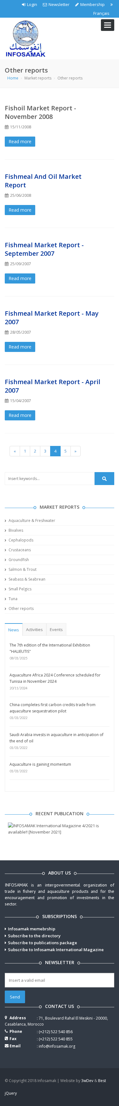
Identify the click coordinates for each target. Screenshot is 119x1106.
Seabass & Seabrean (26, 579)
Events (56, 629)
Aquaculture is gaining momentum (40, 764)
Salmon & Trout (22, 569)
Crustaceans (19, 550)
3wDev (87, 1080)
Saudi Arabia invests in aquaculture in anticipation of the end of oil (56, 738)
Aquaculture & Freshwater (31, 520)
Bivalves (15, 530)
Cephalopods (20, 540)
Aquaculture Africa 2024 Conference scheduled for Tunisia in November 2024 (55, 678)
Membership (92, 4)
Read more (20, 141)
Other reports (21, 608)
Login (32, 4)
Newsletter (59, 4)
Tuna (12, 598)
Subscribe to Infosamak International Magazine (56, 949)
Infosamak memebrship (31, 929)
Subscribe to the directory (34, 936)
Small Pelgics (19, 589)
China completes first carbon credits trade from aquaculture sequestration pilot (53, 708)
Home (12, 78)
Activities (34, 629)
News (13, 630)
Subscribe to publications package (42, 942)
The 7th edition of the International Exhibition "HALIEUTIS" (50, 648)
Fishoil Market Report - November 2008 (40, 112)
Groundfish (18, 559)
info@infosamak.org (57, 1046)
